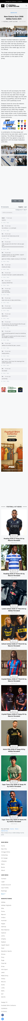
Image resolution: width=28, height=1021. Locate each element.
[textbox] (14, 213)
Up (1, 222)
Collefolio (20, 1)
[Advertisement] (14, 74)
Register (20, 207)
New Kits (14, 535)
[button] (2, 5)
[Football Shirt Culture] (12, 6)
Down (4, 222)
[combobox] (26, 5)
